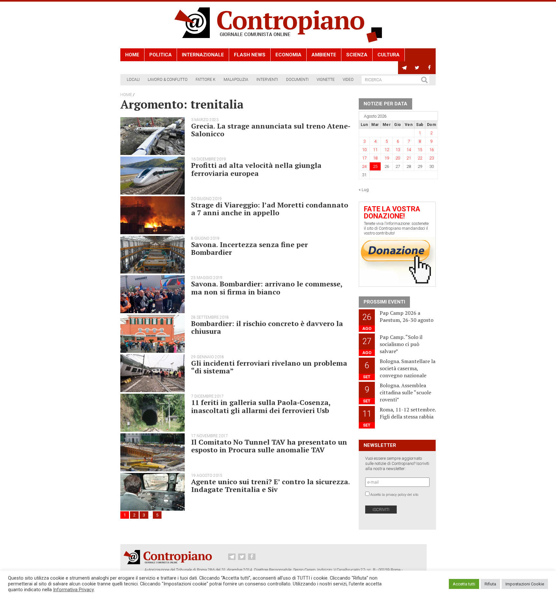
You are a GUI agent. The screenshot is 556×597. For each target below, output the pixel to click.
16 (431, 149)
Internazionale (203, 55)
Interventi (267, 79)
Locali (133, 79)
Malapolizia (236, 79)
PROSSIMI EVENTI (384, 302)
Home (132, 55)
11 (375, 149)
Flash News (249, 55)
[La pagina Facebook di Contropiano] (429, 67)
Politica (160, 55)
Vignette (326, 79)
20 (397, 158)
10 (364, 149)
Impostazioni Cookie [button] (524, 584)
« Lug (364, 189)
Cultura (388, 55)
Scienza (356, 55)
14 (408, 149)
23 (431, 158)
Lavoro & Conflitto (168, 79)
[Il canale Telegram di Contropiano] (404, 67)
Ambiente (323, 55)
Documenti (297, 79)
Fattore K (206, 79)
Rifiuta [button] (490, 584)
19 (387, 158)
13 (397, 149)
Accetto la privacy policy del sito (394, 495)
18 (375, 158)
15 (420, 149)
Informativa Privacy (73, 589)
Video (348, 79)
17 (364, 158)
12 (387, 149)
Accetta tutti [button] (464, 584)
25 (375, 166)
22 (420, 158)
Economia (288, 55)
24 (364, 166)
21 (408, 158)
